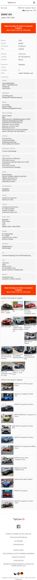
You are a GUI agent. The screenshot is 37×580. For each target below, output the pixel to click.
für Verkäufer (18, 541)
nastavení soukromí (18, 557)
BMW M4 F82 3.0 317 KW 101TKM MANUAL (6, 356)
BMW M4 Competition (21, 490)
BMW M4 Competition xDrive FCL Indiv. (6, 373)
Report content (18, 550)
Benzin (34, 8)
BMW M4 (21, 8)
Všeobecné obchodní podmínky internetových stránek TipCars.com (18, 564)
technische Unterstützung (18, 537)
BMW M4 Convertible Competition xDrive (30, 311)
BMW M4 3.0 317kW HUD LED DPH (29, 357)
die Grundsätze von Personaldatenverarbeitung (18, 553)
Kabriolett (28, 8)
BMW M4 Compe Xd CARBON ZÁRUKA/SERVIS (18, 355)
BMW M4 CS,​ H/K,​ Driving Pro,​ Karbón (30, 327)
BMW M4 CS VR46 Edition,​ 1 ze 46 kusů (18, 372)
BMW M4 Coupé (6, 326)
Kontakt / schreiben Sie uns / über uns (18, 533)
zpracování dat (19, 560)
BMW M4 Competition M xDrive (23, 404)
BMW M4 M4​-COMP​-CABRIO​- (23, 479)
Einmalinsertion (18, 544)
